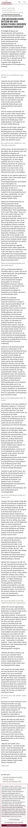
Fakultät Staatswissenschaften (10, 12)
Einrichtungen (11, 8)
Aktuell (21, 12)
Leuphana (3, 8)
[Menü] (24, 2)
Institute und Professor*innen (12, 781)
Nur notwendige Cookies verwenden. (14, 822)
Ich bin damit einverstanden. (14, 825)
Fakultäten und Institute (8, 10)
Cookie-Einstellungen (14, 819)
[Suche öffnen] (19, 2)
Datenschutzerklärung (15, 816)
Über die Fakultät (8, 779)
